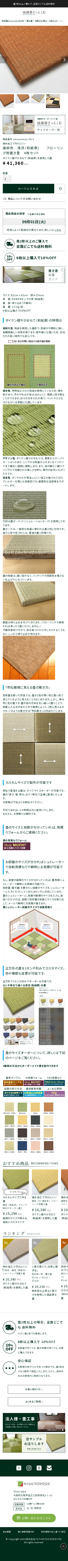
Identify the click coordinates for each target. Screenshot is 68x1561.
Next (64, 59)
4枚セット (53, 20)
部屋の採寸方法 (13, 1088)
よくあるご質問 (33, 1401)
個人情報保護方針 (26, 1531)
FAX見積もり (54, 1077)
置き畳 (30, 20)
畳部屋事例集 (33, 1088)
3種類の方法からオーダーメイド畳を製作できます (31, 1066)
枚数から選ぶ (41, 20)
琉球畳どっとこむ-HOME (13, 20)
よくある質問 (54, 1088)
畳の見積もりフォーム (15, 840)
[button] (3, 1191)
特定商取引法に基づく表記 (53, 1531)
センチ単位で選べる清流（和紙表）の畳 (24, 985)
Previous (3, 59)
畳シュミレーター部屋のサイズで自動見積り (27, 907)
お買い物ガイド (33, 1389)
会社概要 (7, 1531)
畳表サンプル (13, 1077)
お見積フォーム (33, 1077)
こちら (58, 230)
